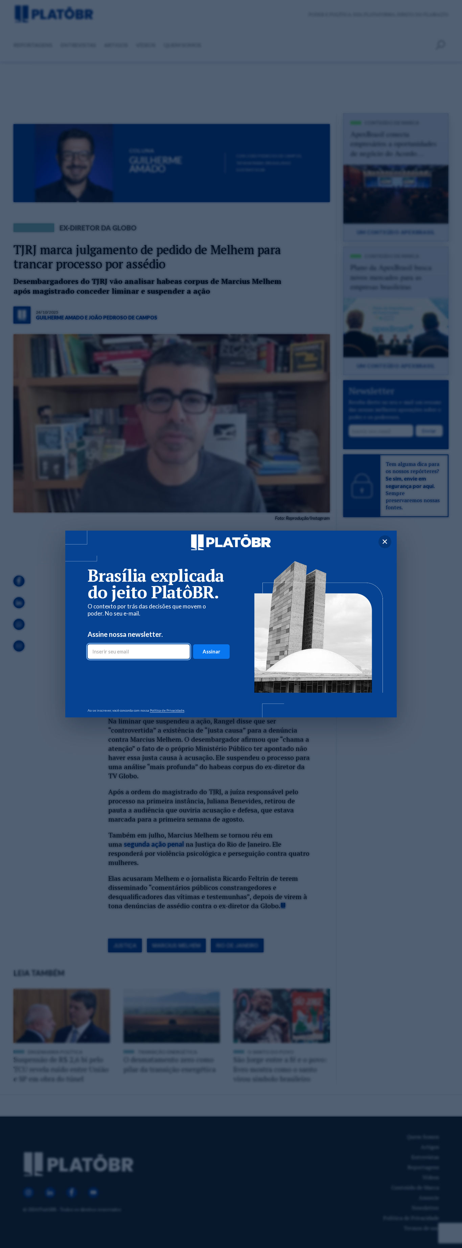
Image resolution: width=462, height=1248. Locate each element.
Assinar (211, 651)
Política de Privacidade (167, 710)
